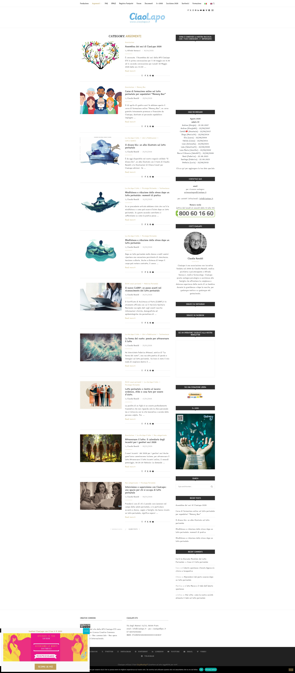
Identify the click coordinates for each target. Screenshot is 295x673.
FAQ (106, 3)
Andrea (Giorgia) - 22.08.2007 (195, 125)
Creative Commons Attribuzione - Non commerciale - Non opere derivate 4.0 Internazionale (98, 635)
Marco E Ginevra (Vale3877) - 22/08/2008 (195, 153)
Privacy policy (211, 669)
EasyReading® (142, 664)
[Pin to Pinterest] (150, 75)
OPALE (113, 3)
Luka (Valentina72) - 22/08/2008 (195, 147)
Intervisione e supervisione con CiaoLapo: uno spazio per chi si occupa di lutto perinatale (145, 489)
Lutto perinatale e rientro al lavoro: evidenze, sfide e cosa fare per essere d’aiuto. (144, 391)
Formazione (197, 3)
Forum (139, 3)
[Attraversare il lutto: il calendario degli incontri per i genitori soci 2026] (101, 448)
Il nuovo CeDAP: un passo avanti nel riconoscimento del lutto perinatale (143, 289)
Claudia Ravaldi (133, 98)
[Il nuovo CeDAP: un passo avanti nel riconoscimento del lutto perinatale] (101, 296)
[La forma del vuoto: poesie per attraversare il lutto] (101, 347)
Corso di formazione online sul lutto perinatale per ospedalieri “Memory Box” (145, 93)
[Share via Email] (153, 75)
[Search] (214, 3)
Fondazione (84, 3)
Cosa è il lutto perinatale (197, 562)
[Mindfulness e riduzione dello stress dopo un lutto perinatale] (101, 249)
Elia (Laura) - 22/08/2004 (195, 137)
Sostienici (185, 3)
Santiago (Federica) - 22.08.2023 (195, 159)
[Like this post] (142, 75)
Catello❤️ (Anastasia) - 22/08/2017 (195, 131)
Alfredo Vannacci (133, 50)
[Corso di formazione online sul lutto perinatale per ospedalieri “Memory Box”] (101, 100)
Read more (129, 71)
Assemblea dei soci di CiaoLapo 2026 (143, 46)
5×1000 (159, 3)
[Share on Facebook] (145, 75)
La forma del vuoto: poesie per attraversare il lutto (147, 340)
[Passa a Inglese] (211, 3)
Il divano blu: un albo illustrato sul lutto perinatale (145, 146)
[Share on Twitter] (147, 75)
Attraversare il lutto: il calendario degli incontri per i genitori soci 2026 (145, 441)
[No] (291, 669)
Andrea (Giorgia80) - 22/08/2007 (195, 128)
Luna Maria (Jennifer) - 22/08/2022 (195, 150)
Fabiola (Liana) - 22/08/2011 (195, 140)
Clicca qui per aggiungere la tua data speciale (195, 168)
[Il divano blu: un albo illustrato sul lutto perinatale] (101, 151)
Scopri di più (45, 666)
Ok (201, 669)
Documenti (149, 3)
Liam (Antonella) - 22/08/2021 (195, 144)
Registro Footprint (126, 3)
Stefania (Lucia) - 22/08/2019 (195, 162)
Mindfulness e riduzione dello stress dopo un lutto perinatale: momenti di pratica (147, 194)
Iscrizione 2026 (172, 3)
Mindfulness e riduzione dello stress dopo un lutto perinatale (147, 241)
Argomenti (96, 3)
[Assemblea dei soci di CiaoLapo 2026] (101, 55)
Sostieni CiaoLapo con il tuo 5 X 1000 (45, 631)
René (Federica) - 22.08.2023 (195, 156)
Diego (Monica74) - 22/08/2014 (195, 134)
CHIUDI (86, 631)
